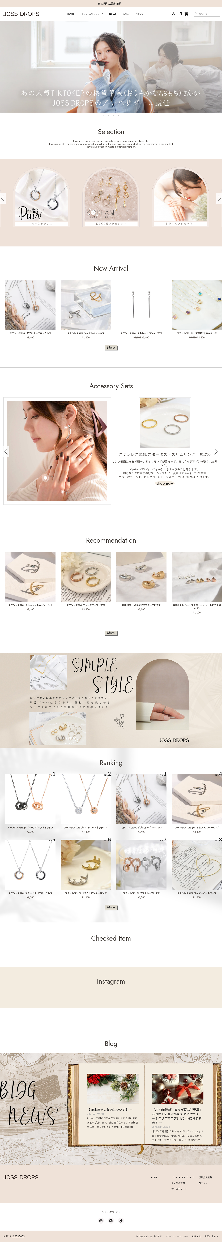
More (111, 347)
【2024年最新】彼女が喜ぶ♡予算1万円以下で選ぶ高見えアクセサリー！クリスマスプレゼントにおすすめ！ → (177, 1116)
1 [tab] (103, 116)
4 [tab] (119, 116)
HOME (71, 13)
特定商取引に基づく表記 (149, 1236)
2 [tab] (108, 116)
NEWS (113, 13)
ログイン (203, 1183)
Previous (3, 198)
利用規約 (196, 1236)
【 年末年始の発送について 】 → (110, 1109)
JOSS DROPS (18, 1236)
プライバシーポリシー (177, 1236)
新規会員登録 (205, 1177)
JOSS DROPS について (183, 1177)
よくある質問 (178, 1183)
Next (219, 198)
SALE (126, 13)
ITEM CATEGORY (92, 13)
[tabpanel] (111, 67)
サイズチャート (179, 1188)
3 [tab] (113, 116)
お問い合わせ (212, 1236)
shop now (165, 483)
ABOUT (140, 13)
